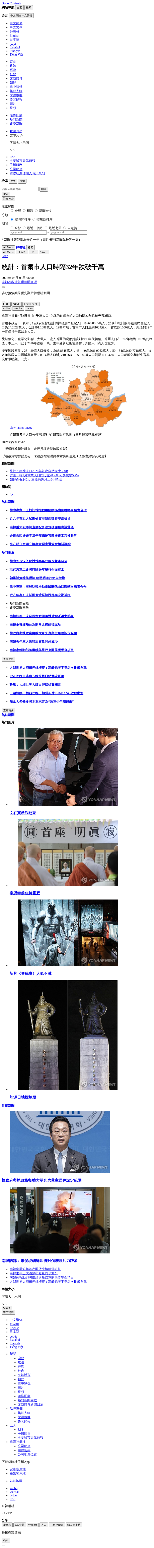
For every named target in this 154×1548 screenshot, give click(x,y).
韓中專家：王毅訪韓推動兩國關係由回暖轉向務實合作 (48, 510)
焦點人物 (16, 91)
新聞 (13, 1354)
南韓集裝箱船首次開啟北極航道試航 (35, 624)
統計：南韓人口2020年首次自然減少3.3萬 (39, 471)
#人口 (14, 494)
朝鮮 (13, 82)
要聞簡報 (16, 99)
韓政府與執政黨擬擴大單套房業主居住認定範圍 (43, 633)
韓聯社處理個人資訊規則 (27, 173)
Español (15, 1339)
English (14, 1328)
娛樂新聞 (16, 123)
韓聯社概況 (18, 1441)
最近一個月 (35, 228)
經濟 (13, 70)
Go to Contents (11, 3)
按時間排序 (23, 219)
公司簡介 (16, 169)
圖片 (13, 103)
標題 (30, 210)
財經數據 (16, 95)
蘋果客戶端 (18, 1473)
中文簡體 (8, 1312)
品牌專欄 (16, 1408)
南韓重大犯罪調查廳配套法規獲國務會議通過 (42, 527)
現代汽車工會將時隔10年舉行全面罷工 (37, 569)
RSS (12, 157)
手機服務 (16, 165)
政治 (13, 65)
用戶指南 (24, 1450)
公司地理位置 (27, 1454)
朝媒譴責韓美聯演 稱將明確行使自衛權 (37, 578)
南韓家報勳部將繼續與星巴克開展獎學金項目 (42, 650)
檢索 (5, 193)
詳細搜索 (8, 198)
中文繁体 (16, 1319)
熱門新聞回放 (27, 1400)
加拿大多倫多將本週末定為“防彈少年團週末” (42, 701)
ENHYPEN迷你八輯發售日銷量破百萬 (37, 676)
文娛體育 (16, 78)
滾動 (13, 61)
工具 (13, 1425)
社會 (13, 74)
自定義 (72, 228)
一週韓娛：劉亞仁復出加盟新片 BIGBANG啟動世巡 (46, 693)
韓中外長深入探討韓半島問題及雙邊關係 (38, 561)
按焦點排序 (44, 219)
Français (15, 1343)
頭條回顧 (16, 115)
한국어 (14, 1324)
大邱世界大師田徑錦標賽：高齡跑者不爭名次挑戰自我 (48, 667)
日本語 (14, 1332)
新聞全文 (45, 210)
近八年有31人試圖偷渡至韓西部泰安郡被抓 (40, 518)
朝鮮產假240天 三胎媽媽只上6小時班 (36, 479)
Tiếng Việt (16, 1347)
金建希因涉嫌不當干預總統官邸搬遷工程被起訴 (43, 535)
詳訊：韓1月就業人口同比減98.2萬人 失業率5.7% (44, 475)
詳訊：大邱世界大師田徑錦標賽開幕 (35, 684)
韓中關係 (16, 86)
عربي (13, 1336)
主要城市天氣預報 (22, 160)
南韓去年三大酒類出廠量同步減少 (34, 641)
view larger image (21, 427)
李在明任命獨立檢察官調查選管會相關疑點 (40, 544)
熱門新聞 (16, 119)
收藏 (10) (16, 131)
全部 (18, 210)
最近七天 (55, 228)
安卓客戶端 (18, 1469)
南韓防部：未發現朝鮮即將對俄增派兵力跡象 (42, 616)
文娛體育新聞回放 (30, 1404)
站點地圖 (16, 1481)
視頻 (13, 108)
